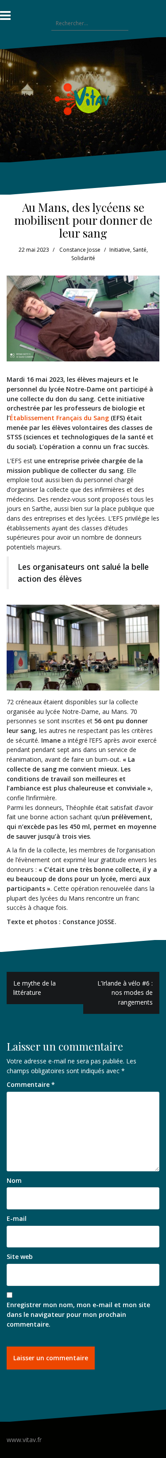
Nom (14, 1180)
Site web (20, 1256)
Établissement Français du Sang (59, 418)
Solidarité (83, 258)
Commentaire (31, 1084)
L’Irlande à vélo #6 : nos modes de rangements (125, 992)
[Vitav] (83, 99)
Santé (140, 249)
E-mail (17, 1218)
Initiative (119, 249)
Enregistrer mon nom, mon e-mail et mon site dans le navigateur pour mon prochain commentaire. (78, 1314)
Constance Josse (79, 249)
